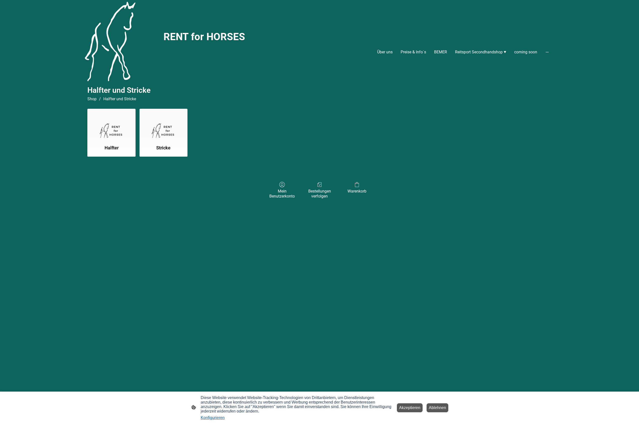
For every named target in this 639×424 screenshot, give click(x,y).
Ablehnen (437, 408)
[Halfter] (111, 125)
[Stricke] (163, 125)
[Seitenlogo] (110, 41)
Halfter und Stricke (119, 99)
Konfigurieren (213, 418)
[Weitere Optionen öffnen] (547, 52)
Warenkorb (356, 191)
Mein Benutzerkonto (282, 193)
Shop (92, 99)
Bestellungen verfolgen (319, 193)
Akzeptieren (409, 408)
